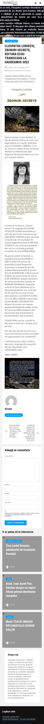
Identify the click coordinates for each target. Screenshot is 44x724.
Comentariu (9, 456)
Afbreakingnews (11, 41)
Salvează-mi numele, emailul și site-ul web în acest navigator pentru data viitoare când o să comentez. (22, 515)
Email (7, 493)
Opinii (9, 579)
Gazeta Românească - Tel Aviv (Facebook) (18, 719)
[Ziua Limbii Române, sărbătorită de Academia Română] (22, 553)
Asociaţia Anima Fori (10, 717)
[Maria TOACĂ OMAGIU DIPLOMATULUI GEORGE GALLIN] (22, 629)
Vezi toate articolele (13, 415)
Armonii (9, 617)
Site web (7, 502)
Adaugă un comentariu (14, 71)
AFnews (11, 68)
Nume (7, 484)
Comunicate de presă (14, 541)
